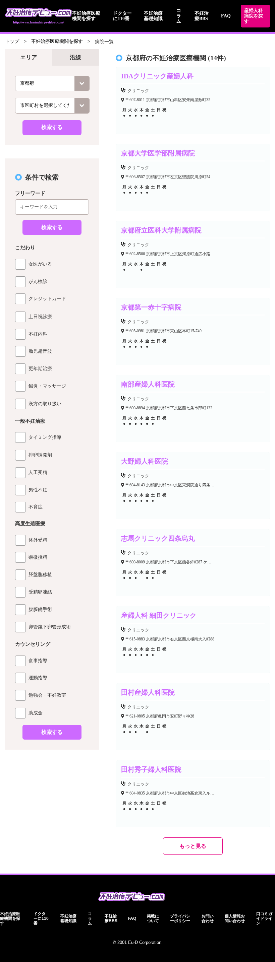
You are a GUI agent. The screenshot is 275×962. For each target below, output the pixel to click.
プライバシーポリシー (180, 918)
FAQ (226, 15)
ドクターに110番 (122, 16)
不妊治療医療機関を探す (86, 16)
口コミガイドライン (264, 918)
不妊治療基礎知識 (153, 16)
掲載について (153, 918)
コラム (178, 16)
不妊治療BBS (202, 16)
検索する (52, 127)
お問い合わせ (208, 918)
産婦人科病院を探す (253, 16)
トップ (12, 41)
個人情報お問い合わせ (235, 918)
